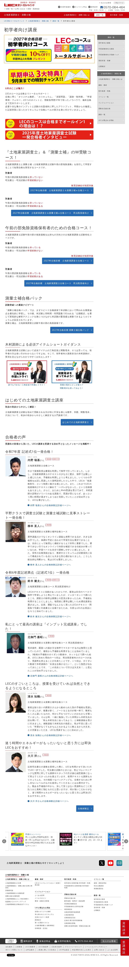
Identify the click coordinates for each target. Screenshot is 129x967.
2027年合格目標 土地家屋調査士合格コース (66, 260)
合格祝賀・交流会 (41, 928)
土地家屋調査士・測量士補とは (77, 15)
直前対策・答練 (104, 60)
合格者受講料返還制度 (72, 912)
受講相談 (123, 947)
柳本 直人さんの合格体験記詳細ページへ (50, 564)
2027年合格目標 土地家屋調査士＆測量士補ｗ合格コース (59, 190)
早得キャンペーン (33, 834)
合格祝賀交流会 (69, 918)
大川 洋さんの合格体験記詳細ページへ (49, 801)
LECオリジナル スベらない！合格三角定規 (48, 884)
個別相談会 (68, 909)
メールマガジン (40, 898)
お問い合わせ (20, 9)
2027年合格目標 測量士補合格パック (70, 330)
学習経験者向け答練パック (109, 55)
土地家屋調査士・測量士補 (17, 14)
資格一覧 (9, 9)
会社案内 (9, 947)
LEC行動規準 (43, 947)
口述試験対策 (69, 915)
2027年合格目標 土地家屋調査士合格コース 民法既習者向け (57, 283)
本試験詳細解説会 (70, 904)
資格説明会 (44, 941)
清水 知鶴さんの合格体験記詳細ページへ (50, 735)
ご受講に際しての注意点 (46, 950)
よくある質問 (39, 895)
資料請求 (94, 7)
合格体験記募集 (69, 923)
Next (126, 841)
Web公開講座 (99, 886)
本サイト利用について (14, 950)
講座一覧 (100, 15)
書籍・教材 (103, 85)
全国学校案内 (66, 7)
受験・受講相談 (34, 9)
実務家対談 (9, 890)
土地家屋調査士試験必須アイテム (17, 904)
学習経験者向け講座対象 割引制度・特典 (77, 886)
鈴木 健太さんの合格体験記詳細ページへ (50, 616)
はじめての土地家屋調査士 (75, 422)
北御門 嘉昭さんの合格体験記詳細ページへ (51, 675)
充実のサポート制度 (42, 917)
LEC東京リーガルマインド (14, 21)
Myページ (119, 3)
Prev (4, 841)
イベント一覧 (104, 97)
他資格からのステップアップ (15, 901)
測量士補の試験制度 (12, 896)
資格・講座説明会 (100, 883)
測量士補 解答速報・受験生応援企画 (77, 926)
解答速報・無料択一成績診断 (74, 901)
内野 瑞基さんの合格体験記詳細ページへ (50, 505)
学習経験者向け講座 (106, 49)
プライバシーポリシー (73, 947)
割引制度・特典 (116, 15)
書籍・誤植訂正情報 (42, 901)
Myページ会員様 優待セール (86, 834)
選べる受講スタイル (42, 923)
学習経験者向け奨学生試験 (73, 906)
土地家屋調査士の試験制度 (14, 893)
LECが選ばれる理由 (106, 120)
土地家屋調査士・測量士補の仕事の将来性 (18, 886)
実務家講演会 (98, 888)
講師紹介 (38, 920)
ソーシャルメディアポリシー (96, 947)
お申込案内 (30, 950)
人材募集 (18, 947)
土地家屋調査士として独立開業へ (17, 899)
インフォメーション (106, 103)
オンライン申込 (81, 7)
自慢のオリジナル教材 (43, 911)
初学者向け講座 (69, 21)
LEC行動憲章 (30, 947)
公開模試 (102, 66)
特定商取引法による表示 (81, 950)
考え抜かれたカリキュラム (44, 914)
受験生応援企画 (104, 108)
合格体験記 (83, 808)
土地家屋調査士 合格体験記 (45, 925)
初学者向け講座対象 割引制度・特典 (77, 883)
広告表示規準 (57, 947)
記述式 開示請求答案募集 (73, 920)
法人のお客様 (106, 3)
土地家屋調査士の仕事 (13, 883)
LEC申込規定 (64, 950)
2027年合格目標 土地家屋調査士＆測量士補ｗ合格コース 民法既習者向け (51, 213)
